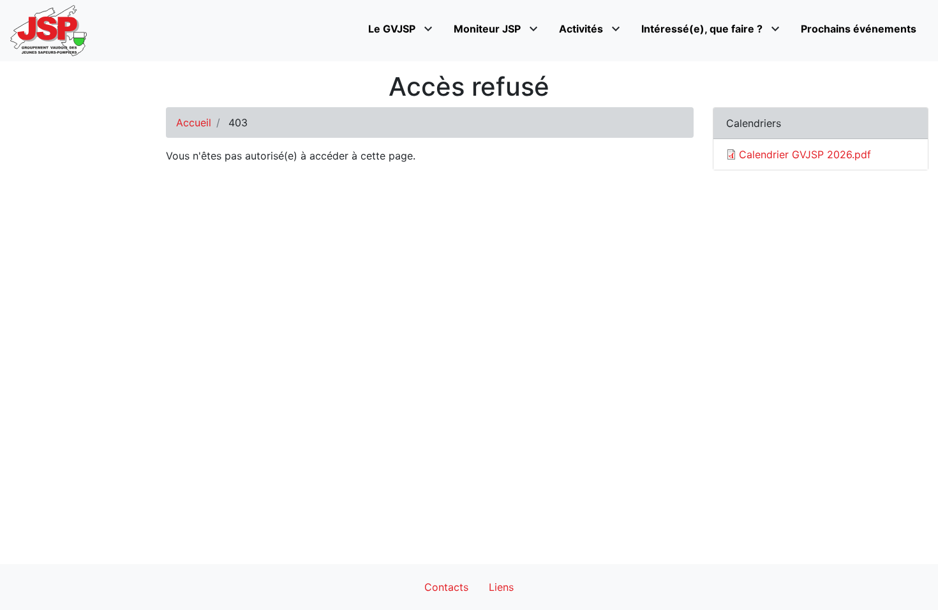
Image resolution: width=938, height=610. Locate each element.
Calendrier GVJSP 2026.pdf (805, 154)
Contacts (446, 587)
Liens (501, 587)
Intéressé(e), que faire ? (702, 28)
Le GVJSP (391, 28)
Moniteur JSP (487, 28)
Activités (581, 28)
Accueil (193, 122)
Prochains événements (858, 28)
